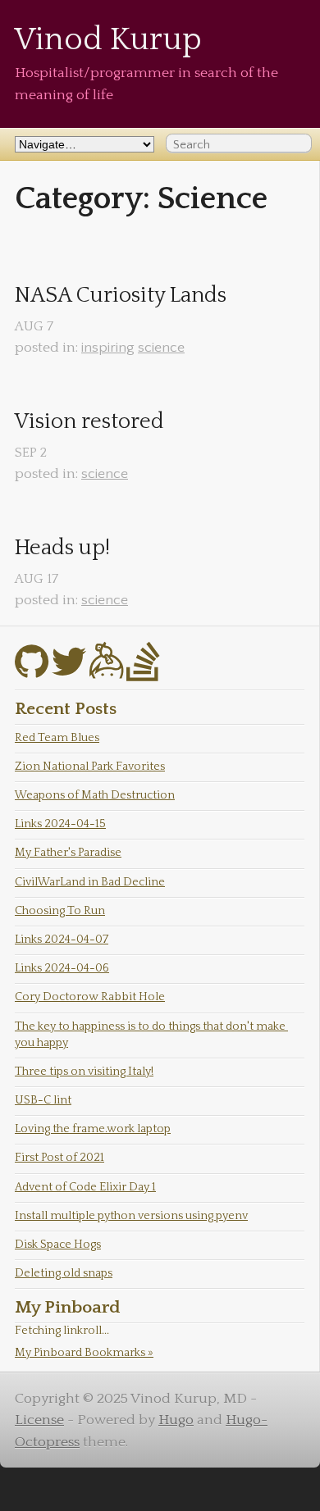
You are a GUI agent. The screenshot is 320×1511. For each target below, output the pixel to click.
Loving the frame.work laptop (93, 1129)
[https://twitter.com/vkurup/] (69, 672)
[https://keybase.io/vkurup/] (106, 672)
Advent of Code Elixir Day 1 (85, 1187)
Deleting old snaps (63, 1273)
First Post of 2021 (59, 1157)
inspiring (108, 347)
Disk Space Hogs (58, 1244)
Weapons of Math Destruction (95, 795)
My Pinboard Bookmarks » (84, 1352)
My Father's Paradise (68, 852)
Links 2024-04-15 (60, 824)
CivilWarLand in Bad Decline (90, 882)
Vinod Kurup (108, 39)
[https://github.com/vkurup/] (31, 672)
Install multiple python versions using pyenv (131, 1215)
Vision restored (89, 422)
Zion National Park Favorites (90, 766)
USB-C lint (43, 1100)
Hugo (176, 1420)
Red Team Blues (57, 737)
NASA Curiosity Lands (120, 295)
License (39, 1420)
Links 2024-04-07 (61, 939)
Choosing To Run (60, 910)
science (161, 347)
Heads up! (62, 548)
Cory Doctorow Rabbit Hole (90, 997)
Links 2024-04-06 (62, 968)
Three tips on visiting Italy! (84, 1071)
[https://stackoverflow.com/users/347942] (143, 672)
